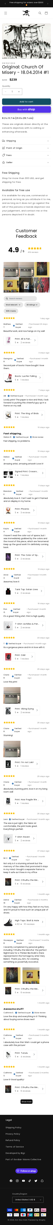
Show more (26, 1101)
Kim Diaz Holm (21, 1220)
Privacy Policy (13, 1133)
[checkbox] (11, 311)
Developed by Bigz (15, 1153)
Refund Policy (13, 1140)
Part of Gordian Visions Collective (23, 1159)
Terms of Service (15, 1146)
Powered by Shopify (36, 1220)
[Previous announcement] (5, 4)
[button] (6, 13)
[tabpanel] (26, 701)
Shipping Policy (13, 1127)
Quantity (6, 86)
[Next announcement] (48, 4)
